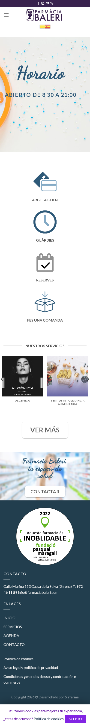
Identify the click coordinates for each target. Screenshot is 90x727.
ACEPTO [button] (75, 719)
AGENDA (11, 635)
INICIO (9, 617)
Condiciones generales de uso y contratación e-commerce (40, 679)
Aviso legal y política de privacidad (30, 667)
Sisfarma (72, 697)
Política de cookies (18, 658)
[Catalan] (42, 26)
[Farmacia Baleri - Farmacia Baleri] (45, 15)
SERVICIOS (12, 626)
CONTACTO (14, 644)
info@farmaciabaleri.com (38, 592)
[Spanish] (48, 26)
